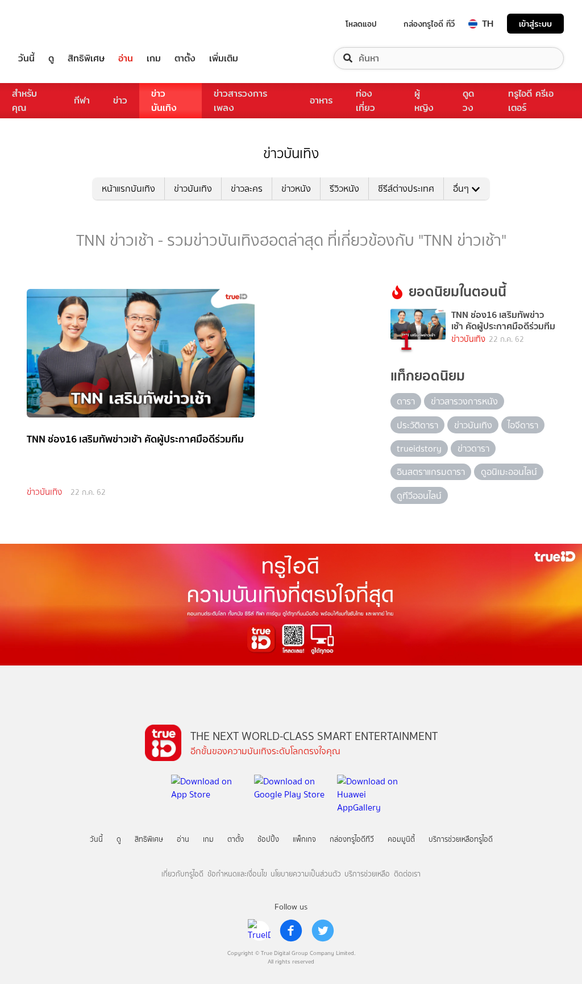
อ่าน (125, 58)
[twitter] (322, 930)
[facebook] (291, 930)
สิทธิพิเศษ (86, 58)
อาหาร (321, 100)
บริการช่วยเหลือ (367, 874)
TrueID (52, 24)
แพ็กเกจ (304, 839)
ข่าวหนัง (296, 188)
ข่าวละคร (247, 188)
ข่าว (120, 100)
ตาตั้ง (185, 58)
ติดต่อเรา (407, 874)
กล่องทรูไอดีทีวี (352, 839)
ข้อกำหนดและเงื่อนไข (237, 874)
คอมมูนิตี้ (401, 839)
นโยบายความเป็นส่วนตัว (306, 874)
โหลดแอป (361, 24)
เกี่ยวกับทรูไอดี (182, 874)
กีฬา (82, 100)
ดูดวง (468, 100)
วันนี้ (26, 58)
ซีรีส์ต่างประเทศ (406, 188)
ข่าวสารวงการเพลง (240, 100)
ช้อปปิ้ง (268, 839)
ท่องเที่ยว (365, 100)
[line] (259, 930)
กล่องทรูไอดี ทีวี (429, 24)
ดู (51, 58)
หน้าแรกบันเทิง (128, 188)
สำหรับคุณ (24, 100)
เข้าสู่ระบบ (535, 23)
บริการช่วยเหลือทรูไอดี (461, 839)
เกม (154, 58)
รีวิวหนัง (344, 188)
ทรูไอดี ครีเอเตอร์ (531, 100)
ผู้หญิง (424, 100)
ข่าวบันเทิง (164, 100)
